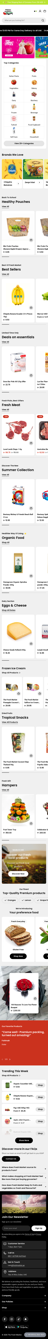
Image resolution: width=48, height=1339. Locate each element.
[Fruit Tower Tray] (18, 810)
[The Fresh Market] (32, 30)
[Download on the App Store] (10, 1327)
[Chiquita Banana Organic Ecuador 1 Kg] (7, 1097)
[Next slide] (9, 1059)
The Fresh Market (15, 1335)
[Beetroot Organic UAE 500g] (7, 1133)
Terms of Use (29, 1234)
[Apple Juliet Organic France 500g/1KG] (7, 1121)
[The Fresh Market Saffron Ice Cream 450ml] (33, 687)
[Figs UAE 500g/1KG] (7, 1109)
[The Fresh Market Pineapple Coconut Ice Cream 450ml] (12, 687)
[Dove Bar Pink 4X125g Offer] (18, 362)
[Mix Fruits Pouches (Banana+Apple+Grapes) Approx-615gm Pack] (18, 227)
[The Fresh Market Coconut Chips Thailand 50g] (18, 743)
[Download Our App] (35, 11)
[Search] (42, 20)
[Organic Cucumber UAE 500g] (7, 1085)
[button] (3, 2)
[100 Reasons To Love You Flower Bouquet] (24, 987)
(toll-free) (22, 1256)
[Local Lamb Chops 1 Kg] (18, 430)
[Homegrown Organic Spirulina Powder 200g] (18, 563)
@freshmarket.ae (18, 1265)
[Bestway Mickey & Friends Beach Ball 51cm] (18, 495)
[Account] (40, 11)
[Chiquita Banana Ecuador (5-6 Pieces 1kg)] (18, 295)
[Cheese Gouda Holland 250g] (18, 631)
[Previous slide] (2, 1059)
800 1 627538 (13, 1256)
